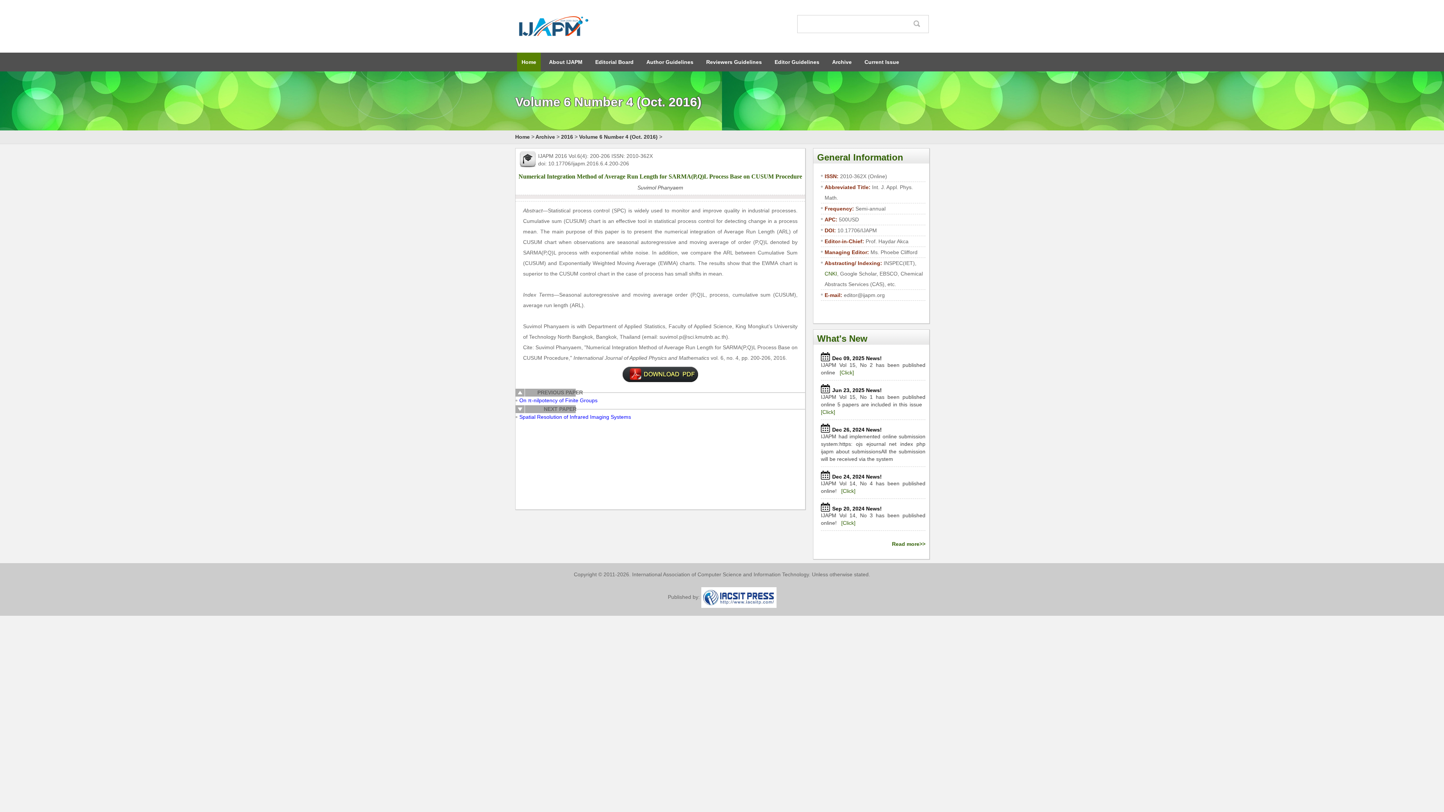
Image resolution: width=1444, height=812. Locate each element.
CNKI (831, 274)
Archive (842, 62)
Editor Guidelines (797, 62)
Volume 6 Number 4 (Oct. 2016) (618, 137)
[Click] (847, 373)
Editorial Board (614, 62)
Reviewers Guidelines (734, 62)
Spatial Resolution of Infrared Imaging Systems (575, 417)
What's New (842, 338)
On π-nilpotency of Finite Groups (558, 400)
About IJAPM (565, 62)
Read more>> (908, 544)
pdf (660, 374)
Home (529, 62)
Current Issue (882, 62)
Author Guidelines (669, 62)
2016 (567, 137)
